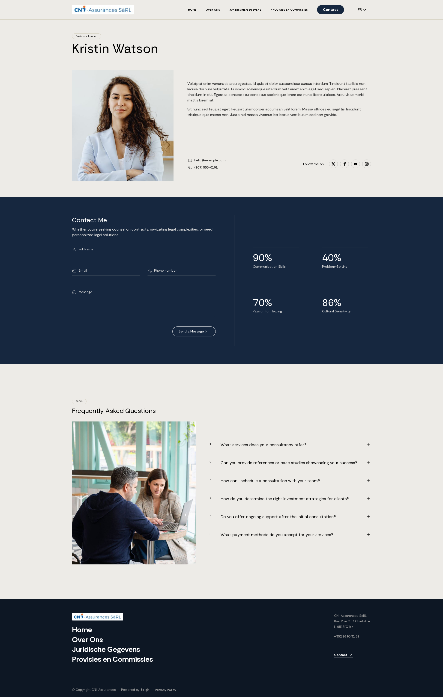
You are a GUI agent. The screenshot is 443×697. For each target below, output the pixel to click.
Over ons (213, 9)
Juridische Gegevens (245, 9)
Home (192, 9)
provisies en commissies (289, 9)
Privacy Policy (165, 690)
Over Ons (87, 639)
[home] (103, 10)
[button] (362, 9)
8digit (145, 690)
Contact (330, 9)
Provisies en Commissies (112, 659)
